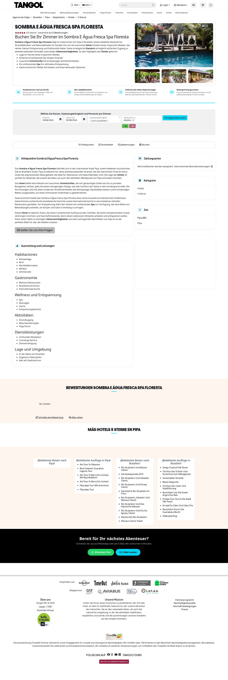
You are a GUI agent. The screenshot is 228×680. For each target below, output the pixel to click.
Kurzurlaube (132, 13)
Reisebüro (181, 5)
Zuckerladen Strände (173, 478)
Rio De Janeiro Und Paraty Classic (134, 485)
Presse (184, 609)
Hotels (168, 13)
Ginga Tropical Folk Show (175, 467)
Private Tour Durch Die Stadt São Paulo (177, 500)
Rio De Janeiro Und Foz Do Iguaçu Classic (134, 512)
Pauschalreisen (89, 13)
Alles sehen (77, 417)
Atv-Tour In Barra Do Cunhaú (94, 481)
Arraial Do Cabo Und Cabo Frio (178, 505)
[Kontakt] (193, 5)
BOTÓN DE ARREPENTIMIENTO (114, 661)
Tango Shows (105, 13)
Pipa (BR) (141, 217)
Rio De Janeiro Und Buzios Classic (134, 468)
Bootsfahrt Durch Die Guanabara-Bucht (173, 510)
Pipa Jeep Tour (87, 489)
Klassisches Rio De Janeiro (134, 517)
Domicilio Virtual (45, 610)
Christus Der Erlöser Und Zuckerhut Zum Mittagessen (177, 472)
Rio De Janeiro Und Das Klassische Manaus (132, 505)
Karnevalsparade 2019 (132, 474)
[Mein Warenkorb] (203, 5)
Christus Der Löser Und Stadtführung (174, 487)
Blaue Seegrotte (171, 482)
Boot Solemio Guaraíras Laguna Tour (92, 469)
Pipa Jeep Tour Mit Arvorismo (94, 485)
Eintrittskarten (181, 13)
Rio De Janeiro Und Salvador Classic (135, 479)
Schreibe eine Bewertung (50, 417)
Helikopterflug (170, 516)
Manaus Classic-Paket (132, 521)
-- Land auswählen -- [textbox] (99, 120)
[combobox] (104, 119)
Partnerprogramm (184, 599)
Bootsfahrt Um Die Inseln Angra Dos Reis (175, 493)
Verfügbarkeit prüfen (175, 117)
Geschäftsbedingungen (184, 606)
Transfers (119, 13)
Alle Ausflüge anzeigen (69, 13)
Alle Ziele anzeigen (48, 13)
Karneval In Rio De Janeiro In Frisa (135, 492)
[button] (137, 5)
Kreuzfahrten (147, 13)
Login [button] (165, 5)
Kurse (159, 13)
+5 (206, 26)
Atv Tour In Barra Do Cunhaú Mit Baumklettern (94, 476)
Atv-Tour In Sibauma (90, 464)
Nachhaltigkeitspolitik (185, 603)
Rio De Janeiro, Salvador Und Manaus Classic (135, 498)
